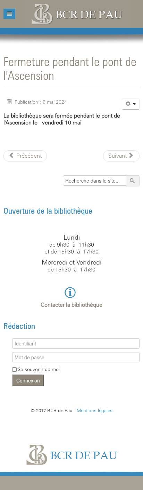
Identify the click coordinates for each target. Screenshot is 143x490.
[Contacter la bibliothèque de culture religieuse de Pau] (72, 292)
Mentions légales (94, 410)
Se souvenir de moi (39, 369)
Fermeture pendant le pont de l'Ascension (69, 68)
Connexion (28, 380)
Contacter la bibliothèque (71, 305)
